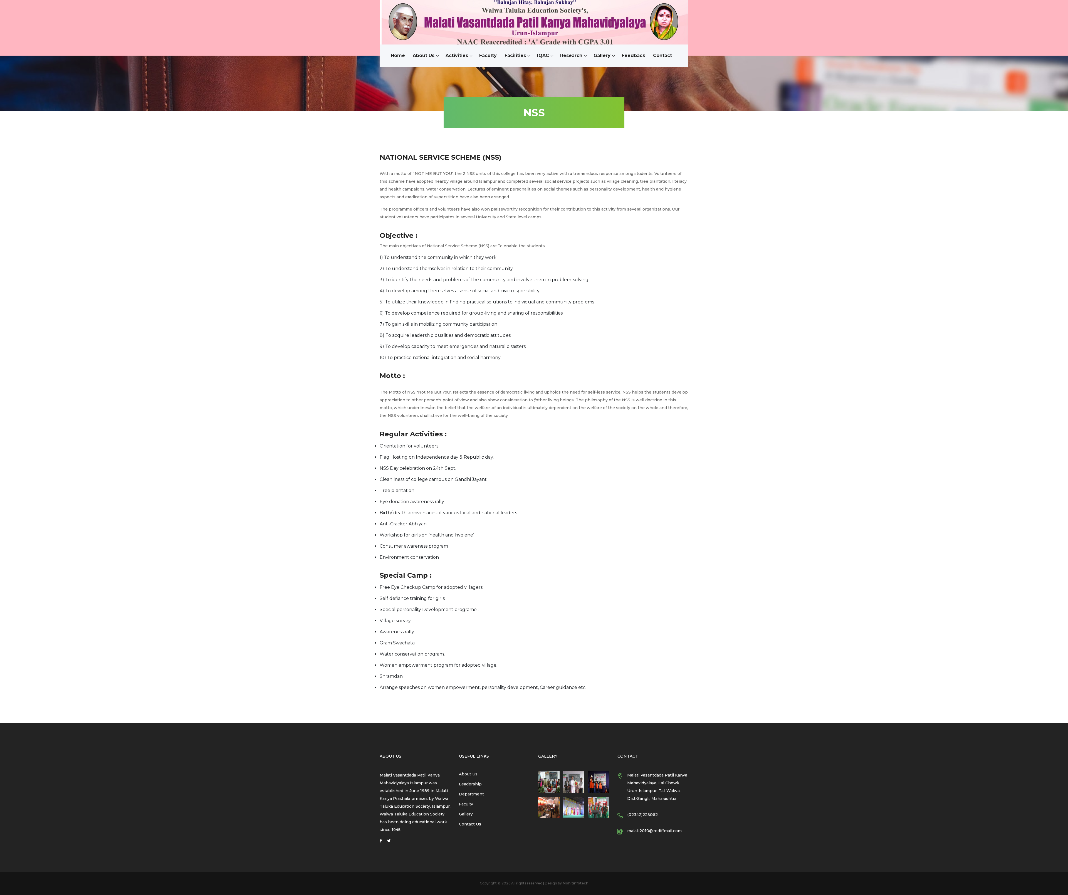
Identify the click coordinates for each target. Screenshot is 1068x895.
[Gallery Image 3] (598, 782)
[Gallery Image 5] (573, 807)
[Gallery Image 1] (549, 782)
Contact (662, 55)
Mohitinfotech (575, 883)
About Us (423, 55)
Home (398, 55)
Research (571, 55)
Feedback (633, 55)
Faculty (488, 55)
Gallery (602, 55)
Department (471, 794)
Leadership (470, 784)
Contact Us (470, 824)
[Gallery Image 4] (549, 807)
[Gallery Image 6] (598, 807)
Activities (457, 55)
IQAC (543, 55)
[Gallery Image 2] (573, 782)
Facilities (515, 55)
